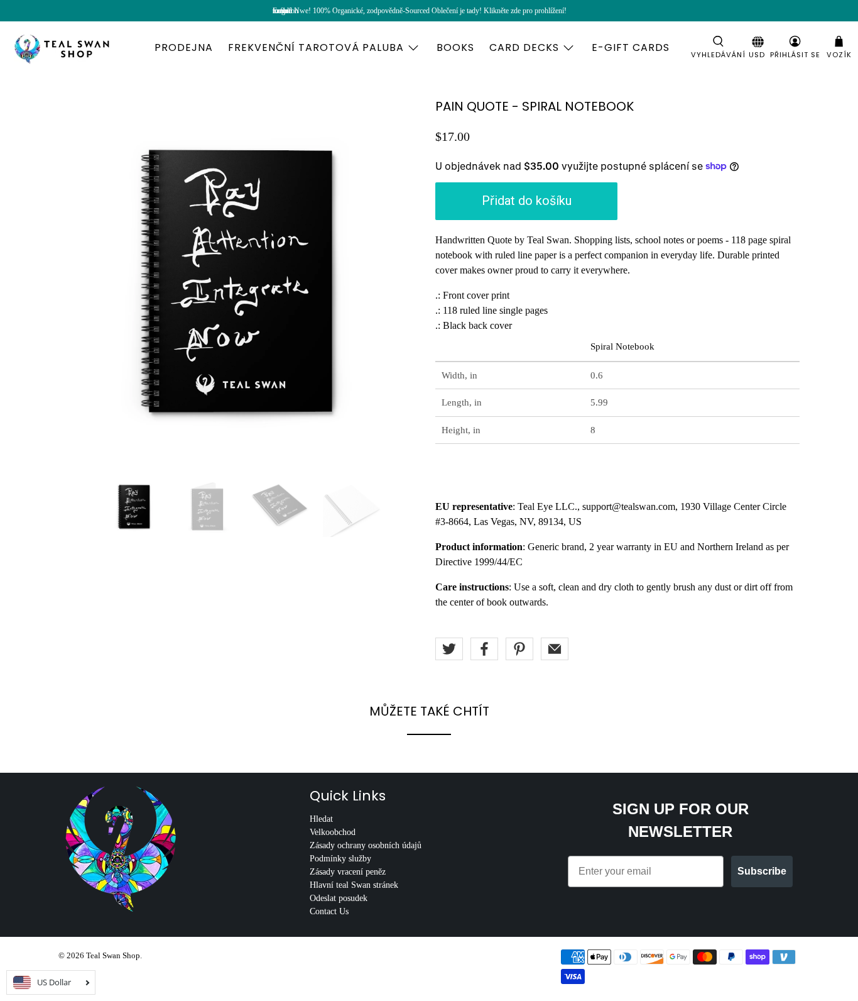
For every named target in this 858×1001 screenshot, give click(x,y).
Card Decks (524, 47)
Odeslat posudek (338, 898)
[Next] (402, 282)
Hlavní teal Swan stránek (354, 885)
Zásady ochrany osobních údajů (365, 845)
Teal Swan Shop (113, 955)
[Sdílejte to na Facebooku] (484, 649)
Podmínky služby (340, 858)
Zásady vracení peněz (348, 872)
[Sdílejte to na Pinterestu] (519, 649)
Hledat (321, 819)
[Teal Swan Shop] (76, 47)
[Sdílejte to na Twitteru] (449, 649)
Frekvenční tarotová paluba (316, 47)
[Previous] (78, 282)
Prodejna (184, 47)
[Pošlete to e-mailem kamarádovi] (554, 649)
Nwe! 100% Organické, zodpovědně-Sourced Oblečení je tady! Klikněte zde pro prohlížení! (430, 10)
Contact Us (329, 911)
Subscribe (761, 871)
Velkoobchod (333, 832)
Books (455, 47)
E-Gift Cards (631, 47)
